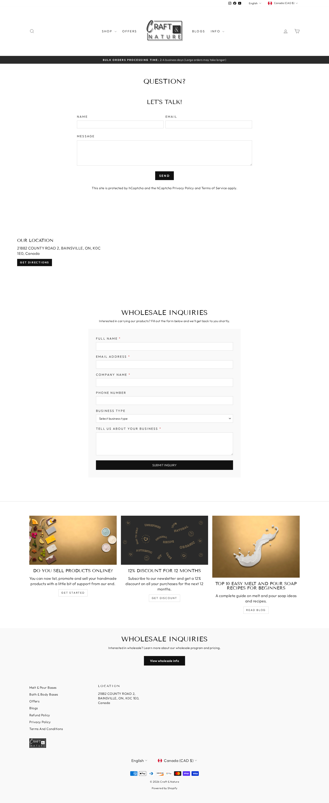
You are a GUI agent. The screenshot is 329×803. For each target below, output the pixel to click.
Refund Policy (39, 715)
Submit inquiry (164, 465)
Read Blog (256, 610)
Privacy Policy (183, 188)
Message (86, 136)
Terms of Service (214, 188)
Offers (129, 31)
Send (164, 176)
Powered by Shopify (164, 788)
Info (216, 31)
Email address (113, 356)
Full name (108, 338)
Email (171, 116)
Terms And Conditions (46, 729)
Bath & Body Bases (43, 694)
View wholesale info (164, 661)
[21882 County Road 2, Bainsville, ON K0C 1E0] (164, 252)
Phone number (111, 393)
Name (82, 116)
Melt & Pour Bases (43, 687)
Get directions (34, 262)
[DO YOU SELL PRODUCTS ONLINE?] (73, 540)
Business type (111, 411)
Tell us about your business (128, 428)
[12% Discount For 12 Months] (164, 540)
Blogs (198, 31)
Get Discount (164, 598)
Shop (108, 31)
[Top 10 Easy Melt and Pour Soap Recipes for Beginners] (256, 547)
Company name (113, 374)
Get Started (73, 592)
